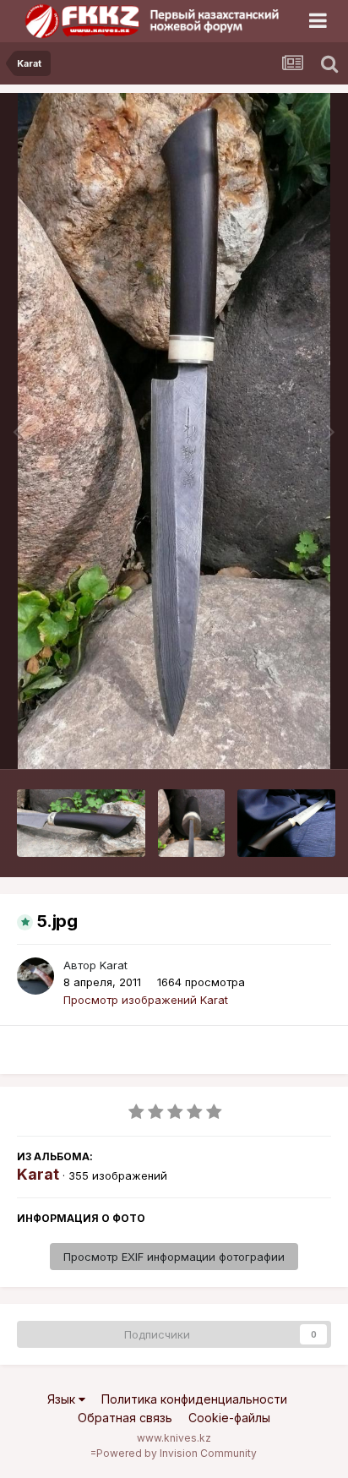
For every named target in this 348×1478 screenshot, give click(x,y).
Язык (63, 1399)
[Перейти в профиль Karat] (35, 976)
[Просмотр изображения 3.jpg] (285, 823)
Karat (114, 965)
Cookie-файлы (229, 1417)
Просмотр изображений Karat (145, 999)
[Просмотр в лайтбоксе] (174, 431)
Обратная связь (125, 1417)
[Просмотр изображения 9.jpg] (191, 823)
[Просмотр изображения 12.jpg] (81, 823)
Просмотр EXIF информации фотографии (174, 1256)
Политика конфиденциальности (194, 1399)
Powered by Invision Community (176, 1453)
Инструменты (274, 738)
